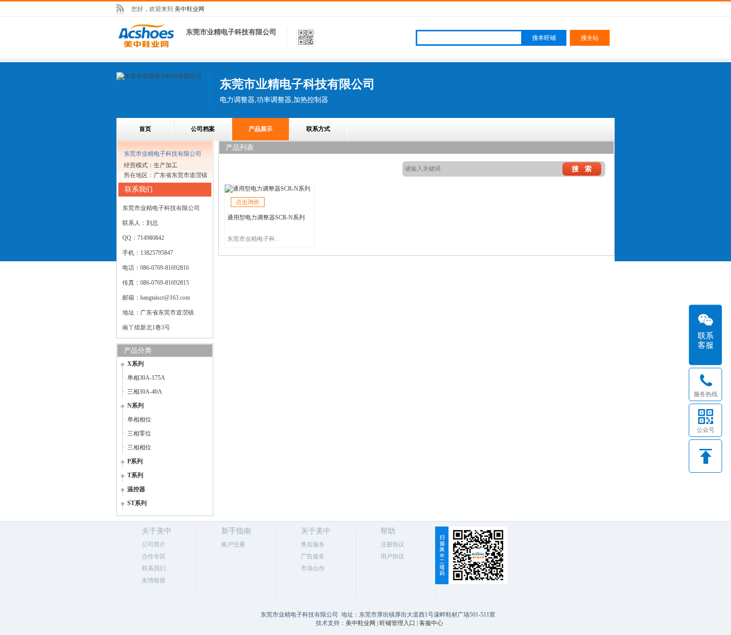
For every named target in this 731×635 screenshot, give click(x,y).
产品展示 (261, 128)
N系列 (135, 405)
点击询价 (248, 202)
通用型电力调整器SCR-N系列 (266, 217)
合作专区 (154, 556)
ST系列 (137, 503)
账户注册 (233, 544)
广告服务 (313, 556)
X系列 (135, 363)
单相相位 (139, 419)
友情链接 (154, 580)
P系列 (135, 461)
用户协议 (392, 556)
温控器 (136, 489)
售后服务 (313, 544)
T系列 (135, 475)
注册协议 (392, 544)
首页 (145, 128)
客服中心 (431, 623)
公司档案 (203, 128)
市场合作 (313, 568)
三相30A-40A (144, 391)
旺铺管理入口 (397, 623)
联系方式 (318, 128)
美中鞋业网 (189, 8)
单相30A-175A (146, 377)
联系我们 (154, 568)
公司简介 (154, 544)
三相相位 (139, 447)
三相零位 (139, 433)
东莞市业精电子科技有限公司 (231, 32)
